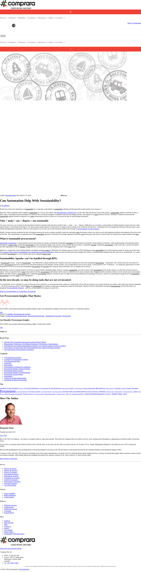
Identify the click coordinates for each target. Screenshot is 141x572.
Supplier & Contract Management (15, 378)
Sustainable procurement (8, 243)
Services (3, 18)
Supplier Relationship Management (94, 394)
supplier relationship (78, 394)
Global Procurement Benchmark (16, 316)
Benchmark (45, 388)
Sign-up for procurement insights (10, 548)
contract (135, 391)
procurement (30, 245)
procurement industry (46, 391)
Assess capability (9, 493)
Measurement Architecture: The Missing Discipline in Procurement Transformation (31, 344)
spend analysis (81, 391)
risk (69, 247)
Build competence (10, 495)
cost (82, 234)
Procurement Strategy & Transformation (17, 372)
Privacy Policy (9, 532)
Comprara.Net (8, 507)
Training (102, 391)
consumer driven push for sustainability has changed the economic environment (28, 252)
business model (64, 388)
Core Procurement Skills (12, 361)
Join (1, 312)
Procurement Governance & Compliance (17, 367)
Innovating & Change (11, 474)
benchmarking (115, 286)
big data (51, 388)
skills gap (72, 391)
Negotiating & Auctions (12, 478)
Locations (59, 18)
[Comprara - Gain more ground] (18, 8)
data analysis (100, 388)
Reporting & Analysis (11, 476)
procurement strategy (50, 394)
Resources (42, 18)
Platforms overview (10, 505)
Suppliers (108, 394)
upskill (124, 394)
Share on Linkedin (29, 291)
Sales (67, 394)
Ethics (28, 286)
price (137, 234)
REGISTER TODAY (16, 288)
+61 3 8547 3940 (12, 563)
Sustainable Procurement (53, 316)
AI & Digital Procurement (12, 358)
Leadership (7, 363)
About (51, 18)
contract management (89, 388)
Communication (78, 388)
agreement (21, 388)
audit (40, 388)
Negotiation (135, 388)
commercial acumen (127, 391)
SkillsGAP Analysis (10, 509)
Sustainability (37, 286)
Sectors (6, 528)
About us (7, 521)
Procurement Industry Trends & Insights (17, 369)
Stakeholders (8, 376)
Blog (5, 524)
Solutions (12, 18)
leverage (46, 266)
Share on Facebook (6, 291)
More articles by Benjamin (8, 459)
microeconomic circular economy (88, 229)
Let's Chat (3, 435)
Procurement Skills (38, 394)
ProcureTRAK (9, 513)
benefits (22, 247)
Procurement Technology (12, 481)
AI (24, 388)
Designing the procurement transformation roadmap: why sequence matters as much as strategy (35, 346)
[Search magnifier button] (14, 25)
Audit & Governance (11, 480)
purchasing (69, 243)
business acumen (110, 391)
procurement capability (34, 391)
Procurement (5, 263)
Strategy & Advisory (11, 470)
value (96, 214)
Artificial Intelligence (32, 388)
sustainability (29, 209)
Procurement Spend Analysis (13, 371)
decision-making (109, 388)
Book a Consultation (134, 23)
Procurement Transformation (13, 374)
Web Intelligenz (24, 569)
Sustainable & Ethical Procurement (15, 380)
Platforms (21, 18)
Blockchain (57, 388)
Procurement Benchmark (36, 316)
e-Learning (117, 388)
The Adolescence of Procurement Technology (19, 349)
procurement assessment (21, 391)
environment (98, 270)
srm (70, 394)
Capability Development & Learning (18, 314)
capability (71, 388)
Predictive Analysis (28, 394)
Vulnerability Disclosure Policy (14, 534)
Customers (32, 18)
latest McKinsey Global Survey (67, 212)
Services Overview (10, 468)
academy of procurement (9, 388)
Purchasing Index (60, 394)
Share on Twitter (18, 291)
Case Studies (8, 530)
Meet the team (8, 523)
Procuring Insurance (10, 483)
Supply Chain (116, 394)
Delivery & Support (10, 472)
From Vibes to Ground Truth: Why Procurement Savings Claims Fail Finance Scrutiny (32, 348)
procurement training (57, 391)
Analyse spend (9, 497)
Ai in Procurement (10, 485)
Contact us (7, 526)
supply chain (13, 245)
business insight (118, 391)
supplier (93, 245)
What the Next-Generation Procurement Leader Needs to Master (25, 342)
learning (128, 388)
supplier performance (93, 391)
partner (47, 250)
